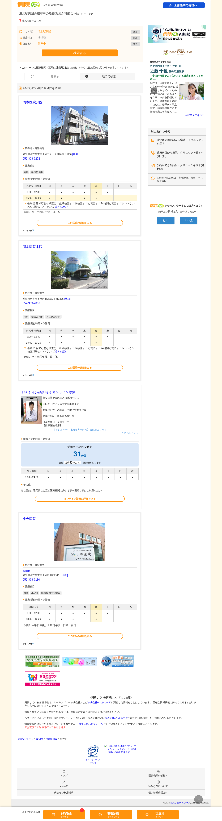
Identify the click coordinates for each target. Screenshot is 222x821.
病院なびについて (158, 786)
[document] (80, 165)
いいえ (189, 220)
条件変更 (198, 799)
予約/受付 (66, 813)
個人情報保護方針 (158, 792)
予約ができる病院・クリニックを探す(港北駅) (180, 167)
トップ (63, 775)
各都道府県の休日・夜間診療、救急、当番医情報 (178, 179)
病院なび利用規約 (64, 792)
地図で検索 (109, 76)
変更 (135, 32)
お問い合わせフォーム (91, 724)
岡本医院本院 (32, 247)
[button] (154, 91)
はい (165, 220)
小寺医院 (29, 519)
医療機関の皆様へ (185, 5)
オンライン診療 (48, 392)
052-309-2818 (31, 303)
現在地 (160, 813)
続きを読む (61, 206)
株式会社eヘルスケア (99, 702)
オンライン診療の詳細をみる (80, 498)
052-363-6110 (31, 579)
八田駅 (27, 570)
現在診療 (113, 813)
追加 (135, 38)
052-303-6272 (31, 158)
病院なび (28, 3)
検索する (79, 53)
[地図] (75, 154)
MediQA (63, 786)
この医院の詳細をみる (80, 222)
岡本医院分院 (32, 102)
